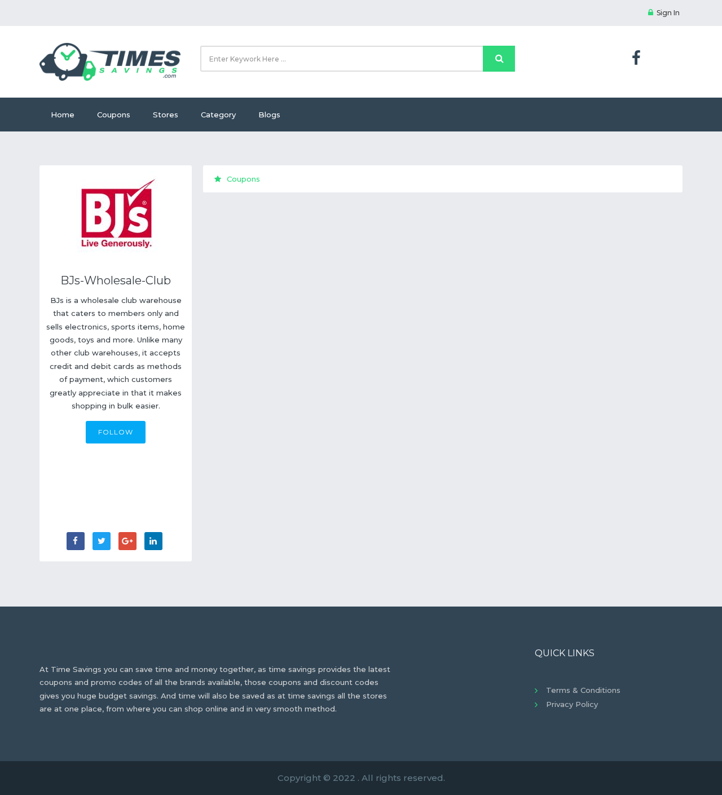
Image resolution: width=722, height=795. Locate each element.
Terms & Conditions (583, 690)
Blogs (269, 114)
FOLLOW (115, 432)
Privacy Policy (572, 704)
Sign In (668, 12)
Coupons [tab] (243, 178)
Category (218, 114)
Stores (165, 114)
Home (62, 114)
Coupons (113, 114)
